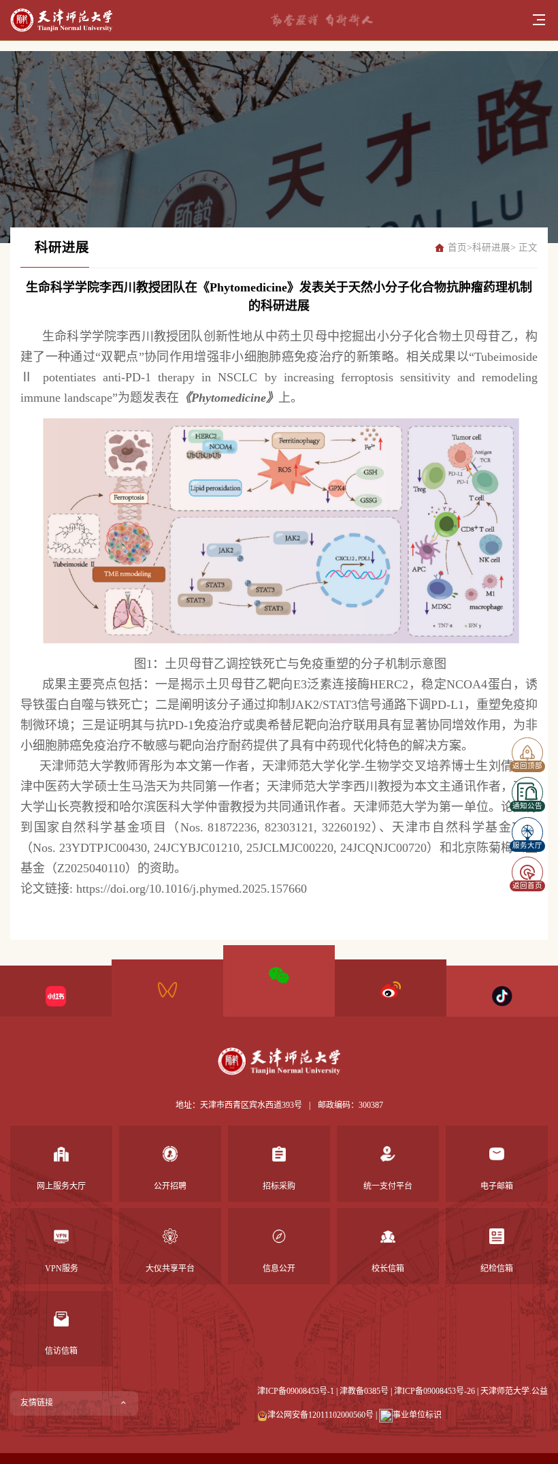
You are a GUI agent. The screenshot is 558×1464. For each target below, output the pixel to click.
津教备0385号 (364, 1391)
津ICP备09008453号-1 (295, 1391)
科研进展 (491, 247)
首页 (457, 247)
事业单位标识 (417, 1415)
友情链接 (36, 1402)
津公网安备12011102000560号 (320, 1415)
